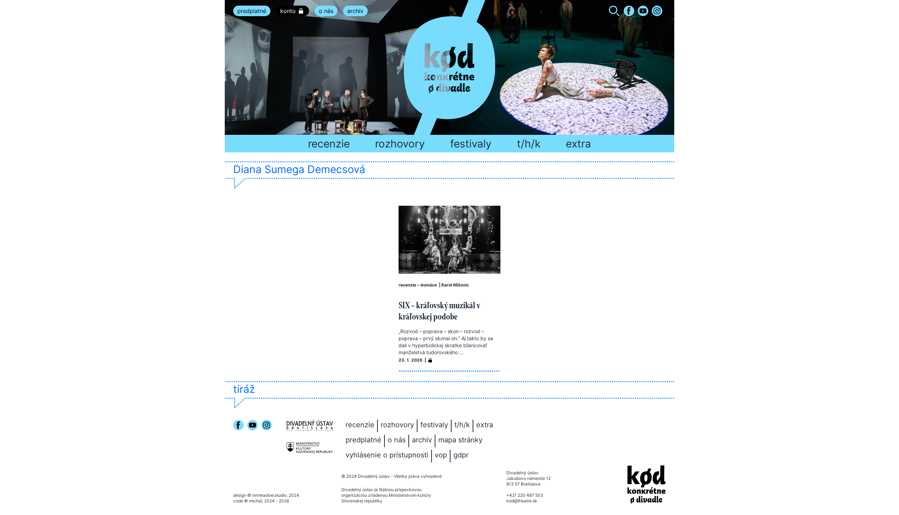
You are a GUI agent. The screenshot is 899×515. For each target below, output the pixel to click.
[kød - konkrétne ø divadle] (646, 484)
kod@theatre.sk (521, 500)
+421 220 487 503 (524, 495)
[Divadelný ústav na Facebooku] (629, 11)
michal (255, 500)
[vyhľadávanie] (614, 12)
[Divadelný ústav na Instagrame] (657, 11)
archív (355, 10)
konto (288, 10)
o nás (326, 10)
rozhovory (400, 143)
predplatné (251, 10)
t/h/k (528, 143)
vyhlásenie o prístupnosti (387, 455)
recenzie (329, 143)
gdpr (460, 455)
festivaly (471, 143)
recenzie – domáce (418, 285)
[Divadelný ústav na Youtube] (643, 11)
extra (578, 143)
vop (441, 455)
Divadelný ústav (374, 476)
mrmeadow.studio (269, 495)
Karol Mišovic (455, 285)
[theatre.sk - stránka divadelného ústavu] (310, 425)
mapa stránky (460, 440)
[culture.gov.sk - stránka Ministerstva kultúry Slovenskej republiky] (310, 448)
